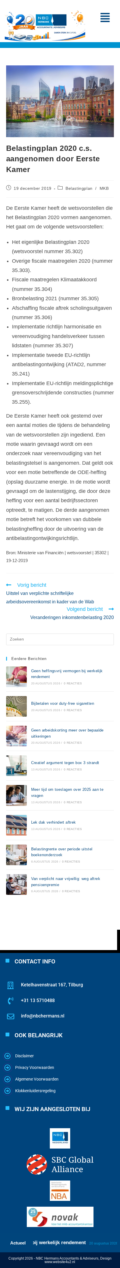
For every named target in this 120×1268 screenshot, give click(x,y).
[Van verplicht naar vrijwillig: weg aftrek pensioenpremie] (16, 884)
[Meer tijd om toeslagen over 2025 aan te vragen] (16, 795)
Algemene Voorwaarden (37, 1079)
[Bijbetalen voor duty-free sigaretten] (16, 706)
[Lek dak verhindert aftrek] (16, 825)
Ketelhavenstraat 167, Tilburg (52, 985)
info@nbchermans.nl (42, 1016)
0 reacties (73, 683)
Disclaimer (24, 1056)
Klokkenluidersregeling (35, 1090)
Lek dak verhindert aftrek (53, 822)
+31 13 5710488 (38, 1000)
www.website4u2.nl (60, 1262)
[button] (105, 18)
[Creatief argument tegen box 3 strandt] (16, 765)
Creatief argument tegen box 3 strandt (65, 763)
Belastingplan (79, 188)
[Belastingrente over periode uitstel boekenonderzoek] (16, 855)
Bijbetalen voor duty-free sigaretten (62, 703)
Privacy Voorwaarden (34, 1067)
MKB (104, 188)
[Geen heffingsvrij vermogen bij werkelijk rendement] (16, 676)
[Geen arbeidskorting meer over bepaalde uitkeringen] (16, 736)
